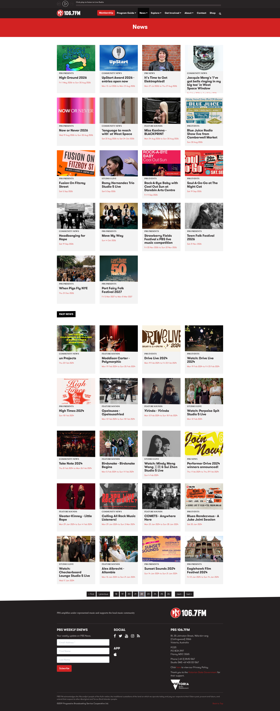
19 (122, 594)
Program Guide (126, 13)
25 (162, 594)
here (178, 667)
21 (135, 594)
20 (129, 594)
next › (179, 594)
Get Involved (172, 13)
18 (116, 594)
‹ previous (103, 594)
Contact (201, 13)
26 (168, 594)
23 (148, 594)
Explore (155, 13)
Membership (106, 12)
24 (155, 594)
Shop (213, 13)
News (143, 13)
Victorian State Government (202, 672)
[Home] (70, 13)
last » (189, 594)
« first (91, 594)
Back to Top (218, 703)
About (188, 13)
